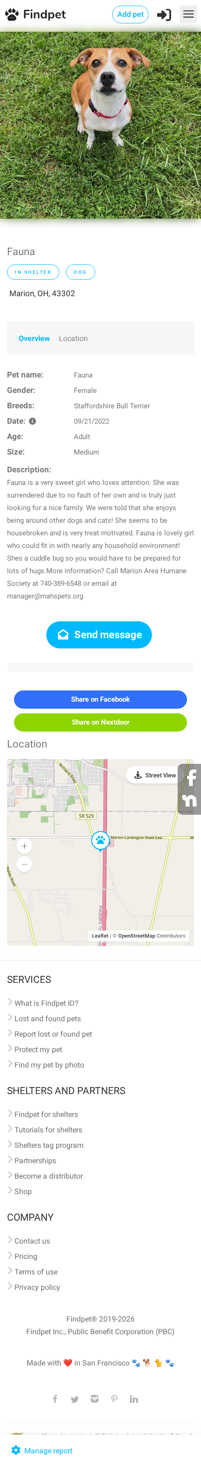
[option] (100, 125)
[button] (94, 831)
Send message (107, 634)
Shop (23, 1191)
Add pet (130, 14)
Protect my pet (38, 1049)
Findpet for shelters (46, 1114)
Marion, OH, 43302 (42, 293)
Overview (34, 338)
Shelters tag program (49, 1145)
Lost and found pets (47, 1018)
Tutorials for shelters (48, 1129)
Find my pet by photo (49, 1064)
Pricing (25, 1256)
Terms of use (35, 1271)
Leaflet (100, 936)
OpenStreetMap (136, 936)
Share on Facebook (100, 699)
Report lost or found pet (53, 1034)
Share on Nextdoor (100, 722)
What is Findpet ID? (46, 1003)
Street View (160, 775)
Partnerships (35, 1160)
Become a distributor (48, 1176)
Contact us (32, 1241)
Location (73, 338)
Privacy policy (37, 1287)
